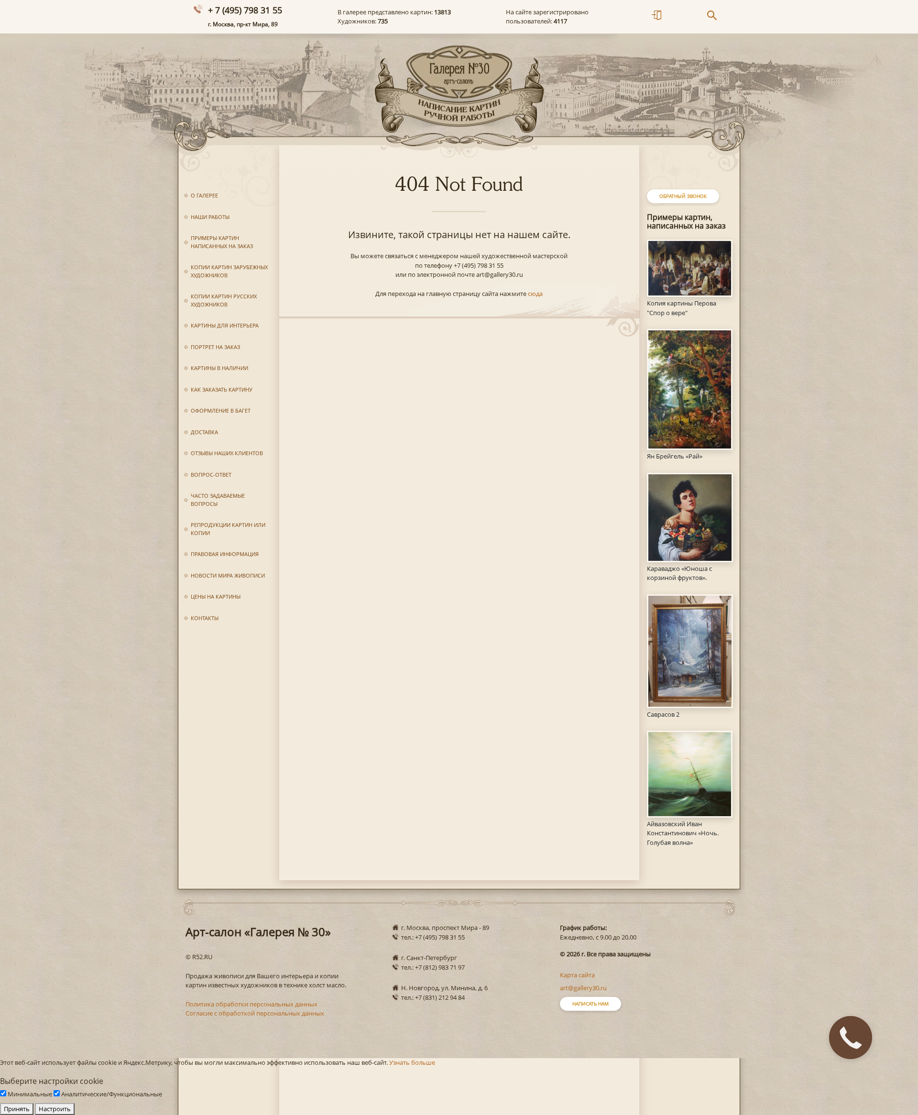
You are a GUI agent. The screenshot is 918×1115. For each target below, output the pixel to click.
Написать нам (590, 1003)
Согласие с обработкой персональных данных (255, 1013)
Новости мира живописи (228, 575)
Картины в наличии (219, 368)
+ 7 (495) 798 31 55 (245, 10)
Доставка (204, 432)
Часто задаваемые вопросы (218, 499)
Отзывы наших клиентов (227, 453)
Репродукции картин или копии (228, 528)
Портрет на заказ (215, 346)
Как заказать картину (221, 389)
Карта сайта (577, 975)
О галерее (204, 195)
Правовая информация (225, 554)
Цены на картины (215, 596)
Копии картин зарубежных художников (229, 271)
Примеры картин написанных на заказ (222, 242)
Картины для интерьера (225, 325)
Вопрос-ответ (211, 474)
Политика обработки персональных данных (251, 1004)
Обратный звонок (683, 196)
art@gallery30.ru (583, 988)
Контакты (205, 618)
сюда (535, 293)
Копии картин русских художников (224, 300)
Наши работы (210, 216)
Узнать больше (412, 1062)
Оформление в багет (221, 410)
